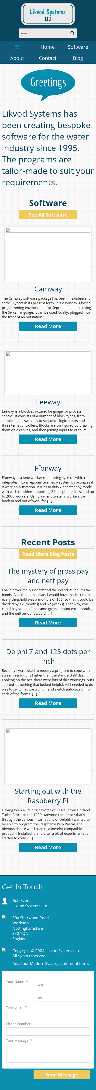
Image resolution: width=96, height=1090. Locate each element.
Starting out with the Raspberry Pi (48, 795)
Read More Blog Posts (48, 554)
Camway (48, 289)
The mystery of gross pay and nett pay (48, 575)
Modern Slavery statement (54, 963)
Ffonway (48, 468)
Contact (47, 58)
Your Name (17, 981)
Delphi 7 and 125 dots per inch (48, 656)
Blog (78, 58)
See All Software (48, 214)
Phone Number (18, 1023)
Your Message (19, 1040)
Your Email (16, 1007)
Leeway (48, 402)
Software (78, 47)
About (17, 58)
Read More (48, 326)
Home (48, 47)
